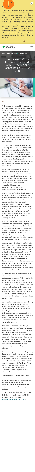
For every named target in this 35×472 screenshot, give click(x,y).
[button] (20, 41)
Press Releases (23, 53)
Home (3, 53)
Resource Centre (12, 53)
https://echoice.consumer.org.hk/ (13, 399)
